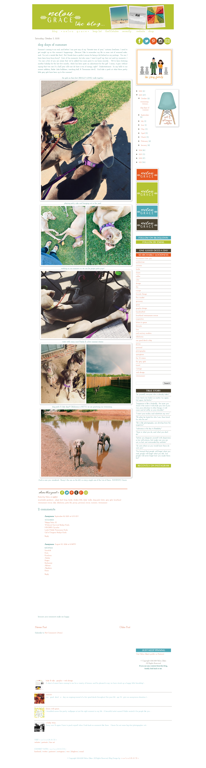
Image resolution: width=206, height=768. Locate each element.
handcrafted (140, 312)
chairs (138, 273)
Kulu (46, 553)
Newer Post (41, 627)
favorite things (141, 294)
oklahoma (60, 503)
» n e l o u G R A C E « (130, 758)
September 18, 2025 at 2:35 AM (66, 516)
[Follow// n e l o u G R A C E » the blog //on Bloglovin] (153, 239)
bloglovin (74, 751)
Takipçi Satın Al (51, 522)
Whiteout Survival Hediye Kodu (57, 525)
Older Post (125, 627)
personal (81, 503)
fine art (52, 742)
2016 (141, 91)
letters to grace (141, 322)
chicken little (77, 500)
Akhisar (48, 565)
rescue (88, 503)
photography (141, 351)
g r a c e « (83, 31)
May (143, 129)
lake (54, 503)
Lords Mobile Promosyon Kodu (56, 530)
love (137, 330)
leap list (97, 31)
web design (140, 372)
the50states (112, 31)
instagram (61, 751)
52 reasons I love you (144, 258)
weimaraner (102, 503)
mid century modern (143, 333)
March (143, 137)
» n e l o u (67, 31)
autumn (139, 265)
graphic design (141, 308)
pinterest (52, 751)
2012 (141, 158)
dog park (96, 500)
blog (54, 31)
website (140, 31)
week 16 (49, 695)
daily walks (87, 500)
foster (103, 500)
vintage (139, 369)
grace (138, 305)
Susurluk (48, 550)
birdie (70, 500)
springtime (140, 354)
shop (151, 31)
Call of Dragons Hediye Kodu (56, 532)
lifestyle (139, 326)
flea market (140, 297)
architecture (140, 262)
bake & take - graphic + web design (59, 681)
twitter (45, 751)
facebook (37, 751)
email (81, 751)
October (144, 98)
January (144, 145)
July (142, 121)
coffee (138, 276)
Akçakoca (48, 568)
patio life (68, 503)
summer (94, 503)
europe (138, 290)
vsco (68, 751)
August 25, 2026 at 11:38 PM (65, 544)
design (138, 283)
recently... (127, 31)
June (143, 125)
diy (137, 287)
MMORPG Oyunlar (52, 527)
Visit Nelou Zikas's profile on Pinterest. (150, 654)
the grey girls (141, 362)
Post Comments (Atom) (54, 633)
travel (138, 365)
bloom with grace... (53, 709)
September (145, 115)
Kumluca (48, 555)
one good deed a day (144, 340)
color (137, 280)
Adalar (47, 558)
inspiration (140, 319)
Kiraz (47, 570)
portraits (45, 742)
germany (139, 301)
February (145, 141)
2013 (141, 154)
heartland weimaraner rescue (147, 315)
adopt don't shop (61, 500)
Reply (47, 536)
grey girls (109, 500)
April (143, 133)
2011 (140, 162)
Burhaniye (48, 563)
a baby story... (51, 723)
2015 (141, 95)
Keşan (47, 560)
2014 (141, 150)
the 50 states (141, 358)
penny (75, 503)
